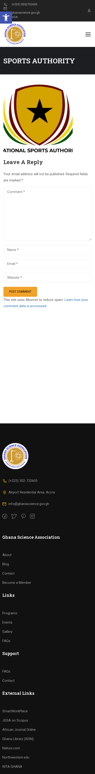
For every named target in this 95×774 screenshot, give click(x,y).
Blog (5, 564)
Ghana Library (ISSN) (18, 739)
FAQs (6, 641)
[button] (6, 18)
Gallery (7, 632)
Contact (8, 573)
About (7, 555)
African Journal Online (19, 730)
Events (7, 622)
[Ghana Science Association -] (18, 34)
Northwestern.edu (15, 757)
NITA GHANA (12, 767)
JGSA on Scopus (15, 720)
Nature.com (11, 748)
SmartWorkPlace (15, 711)
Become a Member (16, 583)
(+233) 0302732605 (24, 4)
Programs (9, 613)
